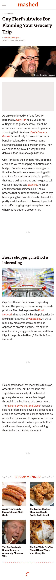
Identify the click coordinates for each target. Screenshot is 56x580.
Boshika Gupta (12, 37)
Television (7, 13)
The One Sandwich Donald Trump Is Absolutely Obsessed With (13, 552)
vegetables (34, 318)
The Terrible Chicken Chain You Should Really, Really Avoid (40, 512)
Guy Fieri (21, 119)
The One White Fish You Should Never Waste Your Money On (41, 550)
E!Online (32, 184)
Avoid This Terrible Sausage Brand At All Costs (12, 512)
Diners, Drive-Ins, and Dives (24, 405)
